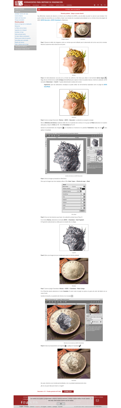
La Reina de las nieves (21, 28)
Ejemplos (17, 11)
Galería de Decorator (20, 18)
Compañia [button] (69, 5)
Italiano (49, 406)
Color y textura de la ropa (21, 44)
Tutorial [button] (51, 5)
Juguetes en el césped (21, 30)
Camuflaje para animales (21, 40)
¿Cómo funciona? (19, 9)
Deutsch (32, 406)
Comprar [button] (43, 5)
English (21, 406)
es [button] (104, 5)
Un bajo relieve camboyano (22, 36)
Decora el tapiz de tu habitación (23, 24)
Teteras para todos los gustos (23, 38)
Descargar (36, 5)
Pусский (60, 406)
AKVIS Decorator (45, 20)
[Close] (92, 398)
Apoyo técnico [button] (60, 5)
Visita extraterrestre (20, 34)
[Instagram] (24, 402)
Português (43, 406)
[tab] (25, 9)
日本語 (55, 406)
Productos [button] (27, 5)
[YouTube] (27, 402)
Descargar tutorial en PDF (22, 49)
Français (26, 406)
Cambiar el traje (19, 32)
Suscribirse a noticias (97, 397)
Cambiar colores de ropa (21, 14)
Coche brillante (19, 16)
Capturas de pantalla (21, 46)
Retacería (17, 26)
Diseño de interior (19, 42)
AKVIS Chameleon (56, 20)
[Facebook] (21, 402)
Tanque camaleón (19, 20)
